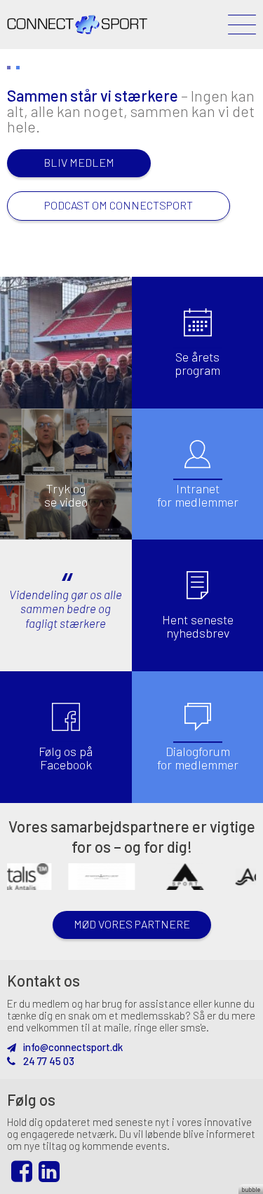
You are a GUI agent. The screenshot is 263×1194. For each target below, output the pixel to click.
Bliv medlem (78, 162)
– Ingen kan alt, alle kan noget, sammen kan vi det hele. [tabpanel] (131, 149)
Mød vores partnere (132, 924)
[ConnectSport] (77, 17)
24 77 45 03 (47, 1061)
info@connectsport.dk (72, 1047)
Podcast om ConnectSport (118, 205)
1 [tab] (9, 67)
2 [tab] (18, 67)
